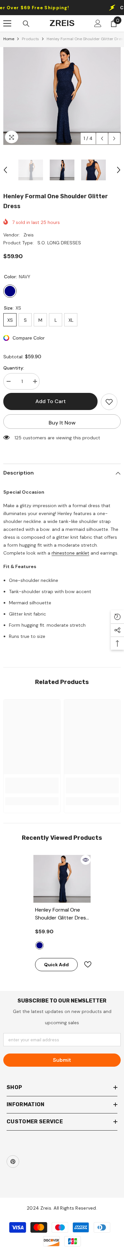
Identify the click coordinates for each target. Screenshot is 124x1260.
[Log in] (98, 23)
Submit (62, 1059)
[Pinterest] (13, 1161)
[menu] (7, 23)
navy (39, 945)
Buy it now (62, 422)
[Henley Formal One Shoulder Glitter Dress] (62, 879)
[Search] (26, 24)
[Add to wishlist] (109, 402)
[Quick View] (86, 860)
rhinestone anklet (70, 553)
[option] (62, 96)
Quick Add (56, 965)
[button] (102, 138)
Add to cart (50, 401)
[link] (32, 785)
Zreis (28, 235)
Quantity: (13, 368)
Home (8, 38)
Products (30, 38)
